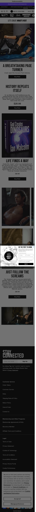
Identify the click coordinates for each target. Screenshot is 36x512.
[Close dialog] (33, 247)
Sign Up (25, 264)
